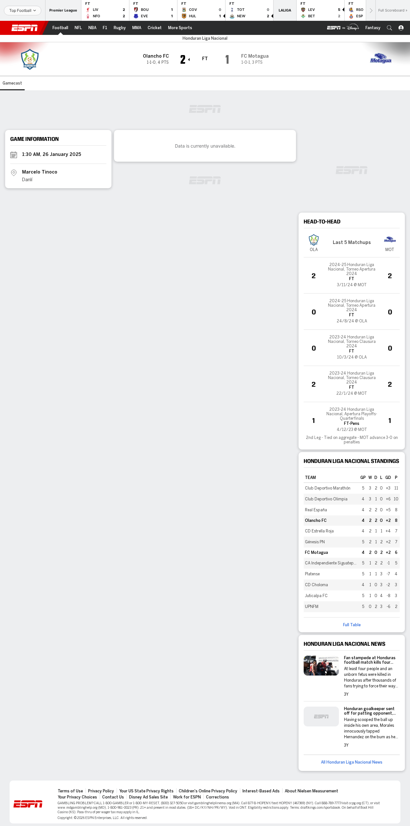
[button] (389, 27)
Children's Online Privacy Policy (208, 791)
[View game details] (352, 275)
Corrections (217, 797)
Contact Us (113, 797)
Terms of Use (70, 791)
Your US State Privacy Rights (146, 791)
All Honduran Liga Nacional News (351, 762)
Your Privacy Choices (77, 797)
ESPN (25, 28)
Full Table (352, 625)
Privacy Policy (101, 791)
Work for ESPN (187, 797)
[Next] (370, 10)
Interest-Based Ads (261, 791)
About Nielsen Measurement (311, 791)
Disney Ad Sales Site (148, 797)
